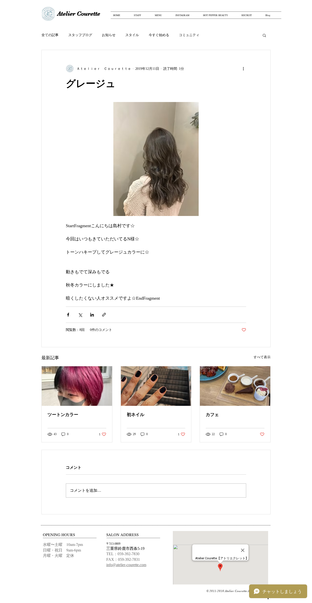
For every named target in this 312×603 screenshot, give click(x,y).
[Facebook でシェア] (68, 314)
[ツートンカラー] (77, 386)
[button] (264, 35)
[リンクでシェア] (104, 314)
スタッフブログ (80, 35)
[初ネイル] (156, 386)
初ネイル (135, 414)
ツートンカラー (63, 414)
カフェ (212, 414)
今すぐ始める (159, 35)
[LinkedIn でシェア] (92, 314)
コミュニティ (189, 35)
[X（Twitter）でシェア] (80, 314)
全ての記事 (49, 35)
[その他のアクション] (243, 69)
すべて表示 (262, 357)
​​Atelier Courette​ (78, 13)
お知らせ (109, 35)
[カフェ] (235, 386)
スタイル (132, 35)
